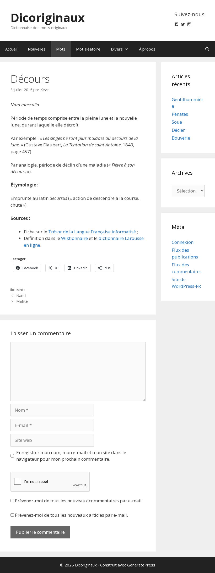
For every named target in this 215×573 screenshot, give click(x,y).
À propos (147, 49)
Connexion (183, 242)
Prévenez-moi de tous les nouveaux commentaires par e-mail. (79, 501)
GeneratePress (141, 565)
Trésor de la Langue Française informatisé (92, 232)
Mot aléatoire (88, 49)
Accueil (11, 49)
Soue (177, 122)
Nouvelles (37, 49)
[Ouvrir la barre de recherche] (207, 49)
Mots (61, 49)
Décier (178, 130)
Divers (117, 49)
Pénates (180, 114)
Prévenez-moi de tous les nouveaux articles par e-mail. (71, 515)
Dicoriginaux (47, 17)
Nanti (21, 295)
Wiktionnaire (74, 238)
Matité (22, 301)
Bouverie (181, 138)
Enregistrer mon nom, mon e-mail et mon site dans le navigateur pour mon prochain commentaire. (71, 455)
